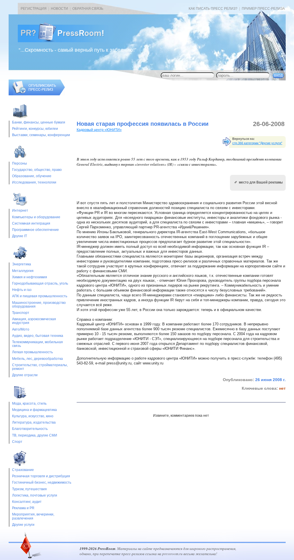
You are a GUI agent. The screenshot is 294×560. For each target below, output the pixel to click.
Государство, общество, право (37, 170)
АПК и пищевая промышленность (39, 296)
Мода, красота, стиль (29, 403)
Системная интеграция (31, 223)
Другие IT (19, 236)
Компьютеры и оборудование (36, 217)
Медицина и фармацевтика (34, 410)
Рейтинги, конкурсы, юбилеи (35, 129)
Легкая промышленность (32, 352)
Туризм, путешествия (29, 489)
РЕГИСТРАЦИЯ (34, 9)
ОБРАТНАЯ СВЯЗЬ (87, 9)
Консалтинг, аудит (27, 502)
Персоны (19, 163)
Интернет (20, 211)
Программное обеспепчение (35, 230)
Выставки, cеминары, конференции (41, 135)
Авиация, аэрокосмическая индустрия (34, 321)
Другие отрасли (25, 375)
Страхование (23, 470)
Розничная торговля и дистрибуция (41, 476)
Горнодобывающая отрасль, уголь (40, 283)
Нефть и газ (22, 290)
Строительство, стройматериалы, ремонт (40, 367)
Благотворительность (30, 429)
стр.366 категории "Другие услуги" (257, 143)
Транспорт (20, 313)
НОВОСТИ (59, 9)
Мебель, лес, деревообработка (37, 359)
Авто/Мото (20, 329)
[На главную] (65, 41)
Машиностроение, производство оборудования (39, 304)
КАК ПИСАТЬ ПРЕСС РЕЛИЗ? (213, 9)
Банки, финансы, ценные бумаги (38, 122)
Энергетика (21, 264)
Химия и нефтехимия (29, 277)
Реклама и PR (23, 508)
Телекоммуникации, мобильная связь (37, 344)
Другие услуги (23, 525)
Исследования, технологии (34, 182)
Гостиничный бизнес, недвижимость (41, 482)
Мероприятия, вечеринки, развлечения (33, 516)
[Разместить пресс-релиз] (37, 94)
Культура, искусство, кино (32, 416)
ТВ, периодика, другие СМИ (34, 435)
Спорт (17, 442)
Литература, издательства (34, 422)
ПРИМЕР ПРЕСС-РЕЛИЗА (263, 9)
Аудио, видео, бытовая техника (37, 336)
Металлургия (23, 271)
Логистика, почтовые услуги (34, 495)
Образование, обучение (31, 176)
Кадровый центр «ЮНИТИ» (99, 130)
